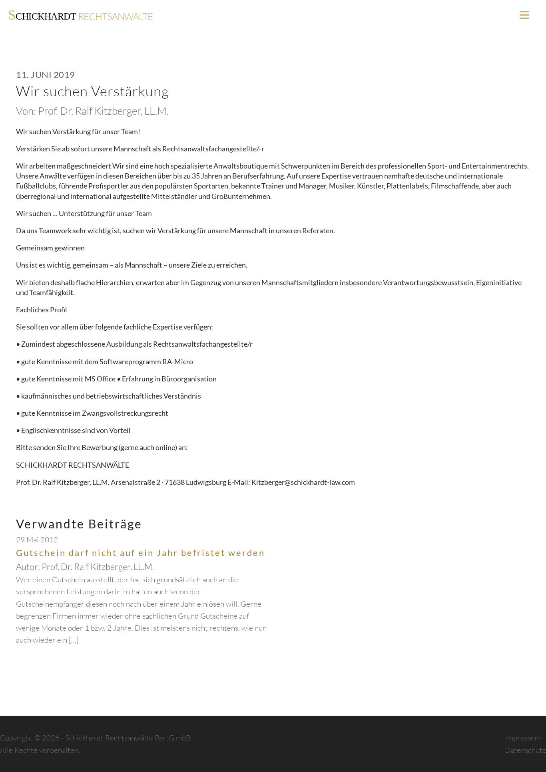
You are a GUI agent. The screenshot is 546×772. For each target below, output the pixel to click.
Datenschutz (525, 750)
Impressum (523, 737)
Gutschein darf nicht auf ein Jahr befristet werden (140, 552)
